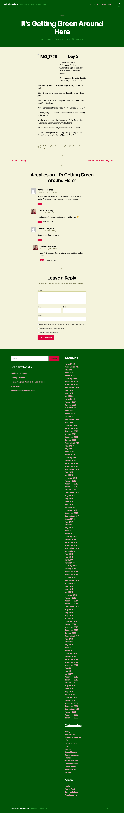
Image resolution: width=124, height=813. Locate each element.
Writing (68, 772)
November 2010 (71, 680)
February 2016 (71, 566)
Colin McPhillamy (45, 146)
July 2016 (69, 554)
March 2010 (69, 694)
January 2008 (70, 712)
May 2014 (69, 615)
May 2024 (69, 393)
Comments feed (71, 792)
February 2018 (71, 510)
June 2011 (69, 668)
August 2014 (70, 610)
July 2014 (69, 612)
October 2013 (70, 633)
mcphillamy (49, 39)
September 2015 (72, 580)
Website (40, 315)
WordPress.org (71, 795)
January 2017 (70, 539)
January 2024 (70, 402)
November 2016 (71, 545)
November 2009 (71, 706)
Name (40, 307)
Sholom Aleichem (72, 755)
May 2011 (69, 671)
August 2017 (70, 519)
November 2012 (71, 662)
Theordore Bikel (71, 764)
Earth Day (15, 386)
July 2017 (69, 522)
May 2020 (69, 449)
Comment (41, 290)
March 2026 (70, 364)
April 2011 (69, 674)
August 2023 (70, 408)
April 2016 (69, 560)
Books (110, 4)
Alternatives (70, 734)
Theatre (68, 758)
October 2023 (70, 405)
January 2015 (70, 598)
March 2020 (70, 455)
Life (66, 740)
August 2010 (70, 686)
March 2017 (69, 534)
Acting (62, 16)
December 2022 (71, 414)
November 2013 (71, 630)
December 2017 (71, 513)
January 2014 (70, 624)
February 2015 (71, 595)
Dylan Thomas (55, 146)
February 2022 (71, 425)
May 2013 (69, 645)
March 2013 (69, 651)
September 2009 (72, 709)
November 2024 (71, 384)
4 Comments (78, 39)
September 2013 (72, 636)
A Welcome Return (19, 373)
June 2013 (69, 642)
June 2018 (69, 501)
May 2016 (69, 557)
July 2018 (69, 498)
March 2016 (69, 563)
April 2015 (69, 592)
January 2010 (70, 700)
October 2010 (70, 683)
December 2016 (71, 542)
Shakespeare (44, 148)
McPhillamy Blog (10, 4)
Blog (90, 4)
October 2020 (70, 440)
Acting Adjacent (18, 377)
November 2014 (71, 604)
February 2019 (71, 478)
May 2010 (69, 691)
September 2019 (72, 469)
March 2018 (69, 507)
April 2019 (69, 475)
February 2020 (71, 458)
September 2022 (72, 419)
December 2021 (71, 428)
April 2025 (69, 373)
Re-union (68, 749)
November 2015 (71, 575)
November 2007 (71, 718)
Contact (97, 4)
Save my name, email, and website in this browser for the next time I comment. (61, 324)
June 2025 (69, 370)
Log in (67, 786)
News (104, 4)
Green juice (68, 146)
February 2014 (71, 621)
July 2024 (69, 390)
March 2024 (70, 399)
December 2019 (71, 463)
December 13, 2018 (63, 39)
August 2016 (70, 551)
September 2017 (72, 516)
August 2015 (70, 583)
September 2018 (72, 493)
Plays (67, 746)
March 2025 (70, 376)
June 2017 (69, 525)
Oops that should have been (23, 391)
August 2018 (70, 495)
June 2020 (69, 446)
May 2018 (69, 504)
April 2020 (69, 452)
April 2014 (69, 618)
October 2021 (70, 434)
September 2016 (72, 548)
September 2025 (72, 367)
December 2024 (71, 381)
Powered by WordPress (39, 808)
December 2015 (71, 572)
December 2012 (71, 659)
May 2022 (69, 422)
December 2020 (71, 437)
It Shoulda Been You (73, 737)
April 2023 (69, 411)
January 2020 (70, 460)
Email (65, 307)
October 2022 (70, 417)
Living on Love (71, 743)
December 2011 (71, 665)
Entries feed (70, 789)
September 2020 (72, 443)
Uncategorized (71, 769)
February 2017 (71, 536)
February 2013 (71, 653)
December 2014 (71, 601)
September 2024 (72, 387)
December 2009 (71, 703)
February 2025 (71, 379)
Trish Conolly (70, 767)
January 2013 (70, 656)
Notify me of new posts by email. (49, 332)
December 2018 (71, 484)
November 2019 (71, 466)
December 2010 (71, 677)
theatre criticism (71, 761)
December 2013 (71, 627)
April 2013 (69, 648)
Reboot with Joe (78, 146)
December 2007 (71, 715)
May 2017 (69, 528)
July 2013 (69, 639)
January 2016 (70, 569)
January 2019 (70, 481)
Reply (39, 203)
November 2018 (71, 487)
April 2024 (69, 396)
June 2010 (69, 689)
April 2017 (69, 531)
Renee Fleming (71, 752)
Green (62, 146)
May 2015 (69, 589)
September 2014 (72, 607)
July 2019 (69, 472)
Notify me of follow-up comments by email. (52, 328)
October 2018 (70, 490)
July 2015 (69, 586)
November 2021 (71, 431)
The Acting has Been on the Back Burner (28, 382)
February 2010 (71, 697)
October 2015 (70, 577)
